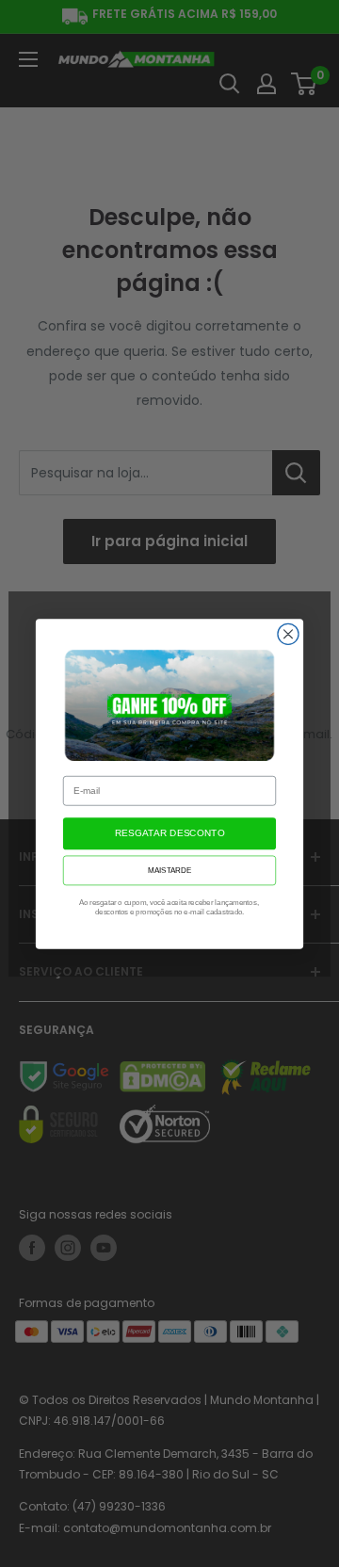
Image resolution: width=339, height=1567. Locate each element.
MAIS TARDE (169, 869)
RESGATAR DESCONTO (169, 833)
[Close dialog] (288, 633)
